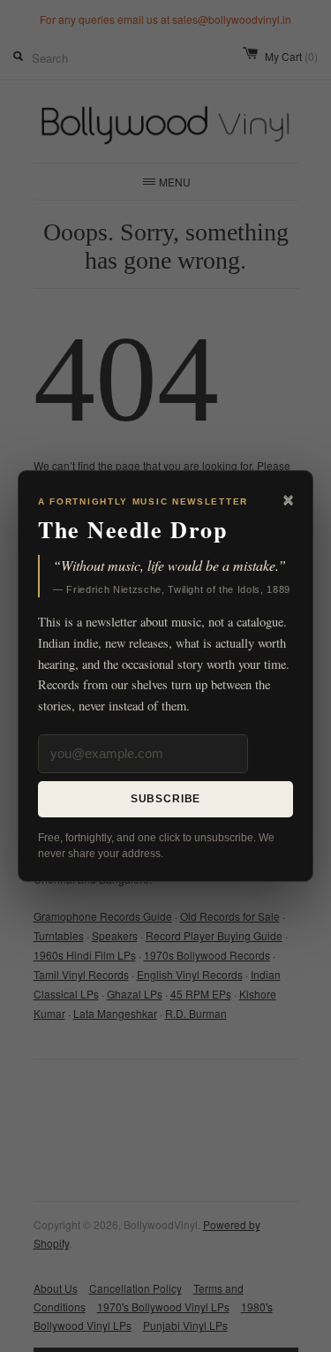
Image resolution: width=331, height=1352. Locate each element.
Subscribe (166, 799)
